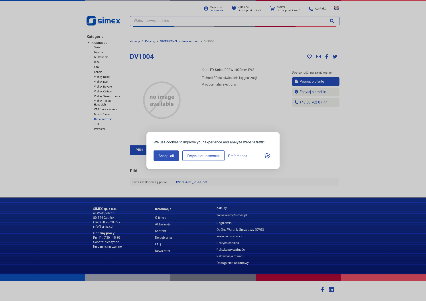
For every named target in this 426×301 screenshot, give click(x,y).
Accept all (166, 155)
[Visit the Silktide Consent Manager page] (267, 155)
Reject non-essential (203, 155)
